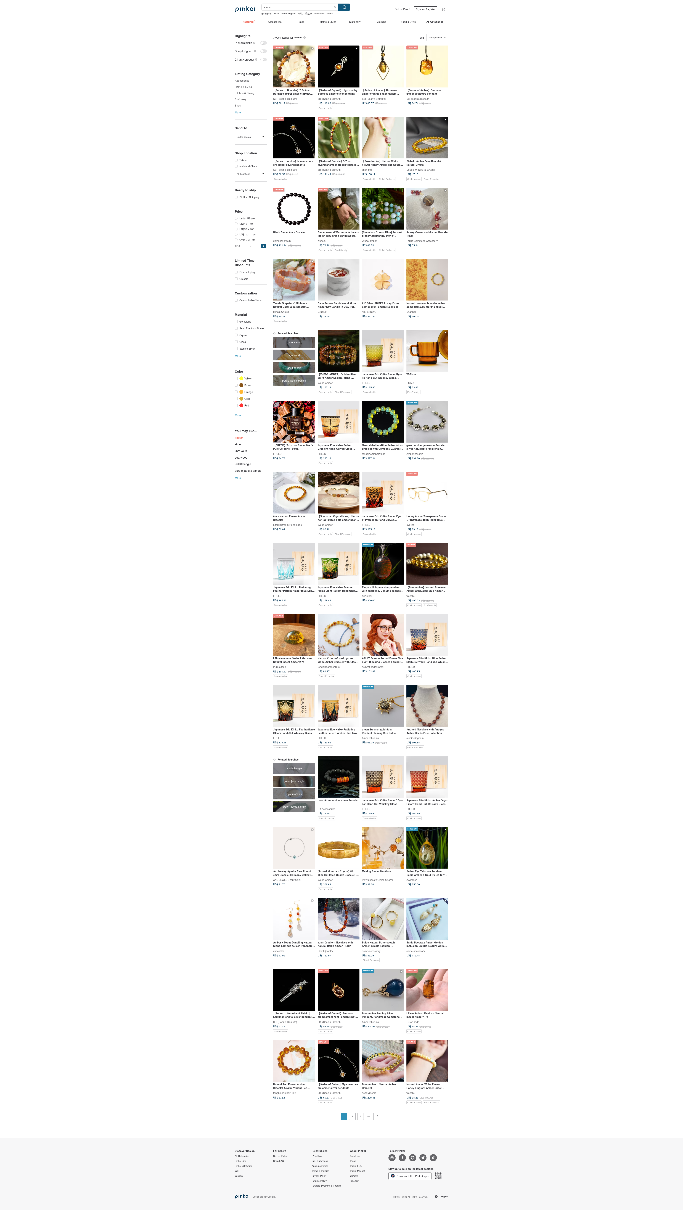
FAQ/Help (317, 1156)
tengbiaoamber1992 (373, 453)
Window (239, 1176)
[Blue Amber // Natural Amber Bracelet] (383, 1061)
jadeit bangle (243, 464)
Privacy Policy (319, 1176)
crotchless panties (323, 13)
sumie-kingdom (415, 738)
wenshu (322, 240)
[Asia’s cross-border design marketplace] (245, 9)
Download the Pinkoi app (412, 1176)
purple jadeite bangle (248, 471)
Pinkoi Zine (240, 1161)
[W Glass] (427, 351)
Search (344, 7)
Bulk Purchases (320, 1161)
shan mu (367, 169)
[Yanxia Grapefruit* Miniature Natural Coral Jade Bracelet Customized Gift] (294, 280)
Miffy (276, 13)
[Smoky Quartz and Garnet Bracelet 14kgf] (427, 209)
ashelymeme (369, 1093)
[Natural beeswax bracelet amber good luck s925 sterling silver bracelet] (427, 280)
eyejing (410, 524)
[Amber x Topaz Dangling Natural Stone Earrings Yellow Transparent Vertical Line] (294, 919)
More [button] (238, 112)
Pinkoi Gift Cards (243, 1166)
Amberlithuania (414, 453)
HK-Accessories (326, 809)
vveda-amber (369, 240)
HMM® (410, 382)
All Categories (242, 1156)
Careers (354, 1176)
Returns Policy (319, 1181)
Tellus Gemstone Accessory (422, 240)
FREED (366, 382)
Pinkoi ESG (356, 1166)
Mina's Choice (281, 311)
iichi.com (354, 1181)
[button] (263, 246)
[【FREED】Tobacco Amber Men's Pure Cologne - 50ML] (294, 422)
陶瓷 (300, 13)
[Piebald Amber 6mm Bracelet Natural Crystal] (427, 138)
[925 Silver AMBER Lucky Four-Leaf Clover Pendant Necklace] (383, 280)
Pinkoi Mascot (357, 1171)
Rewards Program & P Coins (326, 1186)
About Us (355, 1156)
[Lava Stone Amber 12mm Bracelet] (339, 777)
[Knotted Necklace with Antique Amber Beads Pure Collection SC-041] (427, 706)
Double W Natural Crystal (420, 169)
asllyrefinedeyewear (373, 667)
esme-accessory (371, 951)
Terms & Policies (320, 1171)
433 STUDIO (369, 311)
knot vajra (241, 451)
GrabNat (322, 311)
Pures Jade (279, 667)
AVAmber (367, 595)
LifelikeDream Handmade (287, 524)
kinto (238, 444)
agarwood (241, 457)
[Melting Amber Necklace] (383, 848)
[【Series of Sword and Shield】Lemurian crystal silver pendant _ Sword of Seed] (294, 990)
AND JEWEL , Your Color (287, 880)
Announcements (320, 1166)
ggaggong (266, 13)
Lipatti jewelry (325, 951)
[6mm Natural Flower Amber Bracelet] (294, 493)
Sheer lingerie (288, 13)
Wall (237, 1171)
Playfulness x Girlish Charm (377, 880)
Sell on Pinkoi (402, 9)
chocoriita (278, 951)
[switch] (251, 43)
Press (353, 1161)
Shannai (411, 311)
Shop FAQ (278, 1161)
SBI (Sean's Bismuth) (285, 98)
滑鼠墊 (308, 13)
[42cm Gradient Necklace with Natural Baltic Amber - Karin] (339, 919)
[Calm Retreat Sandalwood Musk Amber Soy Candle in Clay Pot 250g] (339, 280)
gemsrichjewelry (282, 240)
